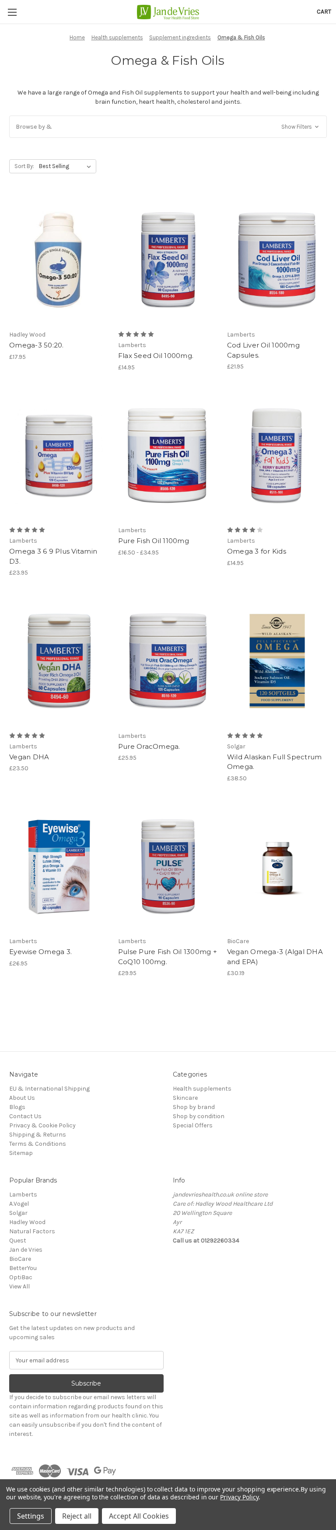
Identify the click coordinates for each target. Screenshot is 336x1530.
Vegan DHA (29, 757)
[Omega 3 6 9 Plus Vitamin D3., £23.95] (59, 456)
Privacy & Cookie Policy (42, 1125)
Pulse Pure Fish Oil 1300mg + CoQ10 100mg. (167, 956)
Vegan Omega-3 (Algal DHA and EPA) (275, 956)
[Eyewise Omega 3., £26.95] (59, 867)
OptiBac (20, 1277)
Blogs (17, 1107)
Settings (30, 1516)
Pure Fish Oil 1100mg (153, 541)
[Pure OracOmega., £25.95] (168, 661)
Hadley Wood (27, 1222)
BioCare (20, 1259)
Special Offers (193, 1125)
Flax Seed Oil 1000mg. (155, 355)
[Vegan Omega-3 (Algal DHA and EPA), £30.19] (277, 867)
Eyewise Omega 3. (40, 951)
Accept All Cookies (139, 1516)
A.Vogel (19, 1203)
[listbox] (67, 166)
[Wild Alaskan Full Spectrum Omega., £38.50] (277, 661)
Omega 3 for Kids (256, 551)
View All (19, 1286)
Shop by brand (194, 1107)
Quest (17, 1240)
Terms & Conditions (37, 1144)
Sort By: (24, 166)
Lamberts (23, 1194)
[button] (168, 127)
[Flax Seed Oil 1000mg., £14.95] (168, 260)
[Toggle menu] (12, 12)
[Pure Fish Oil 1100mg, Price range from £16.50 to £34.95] (168, 456)
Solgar (18, 1213)
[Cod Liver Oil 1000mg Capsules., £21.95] (277, 260)
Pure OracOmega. (149, 746)
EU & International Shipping (49, 1088)
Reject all (76, 1516)
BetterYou (23, 1268)
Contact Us (25, 1116)
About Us (22, 1098)
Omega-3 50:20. (36, 345)
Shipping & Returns (37, 1134)
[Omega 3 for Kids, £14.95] (277, 456)
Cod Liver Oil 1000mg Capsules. (263, 350)
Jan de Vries (25, 1249)
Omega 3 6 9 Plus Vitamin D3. (53, 556)
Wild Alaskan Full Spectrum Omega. (274, 762)
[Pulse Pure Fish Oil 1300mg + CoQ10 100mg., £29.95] (168, 867)
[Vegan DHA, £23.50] (59, 661)
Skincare (185, 1098)
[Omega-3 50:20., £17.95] (59, 260)
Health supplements (202, 1088)
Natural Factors (32, 1231)
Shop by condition (198, 1116)
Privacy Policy (239, 1497)
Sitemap (21, 1153)
